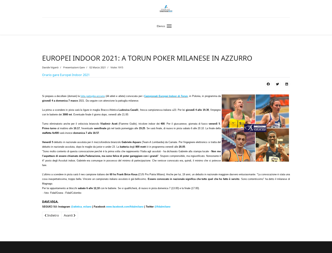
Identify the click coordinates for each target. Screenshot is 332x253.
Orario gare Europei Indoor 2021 (66, 75)
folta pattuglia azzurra (93, 96)
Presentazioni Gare (74, 67)
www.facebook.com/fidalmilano (125, 206)
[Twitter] (277, 84)
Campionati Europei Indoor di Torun (166, 96)
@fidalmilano (162, 206)
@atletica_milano (81, 206)
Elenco (161, 26)
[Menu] (168, 26)
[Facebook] (268, 84)
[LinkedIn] (286, 84)
